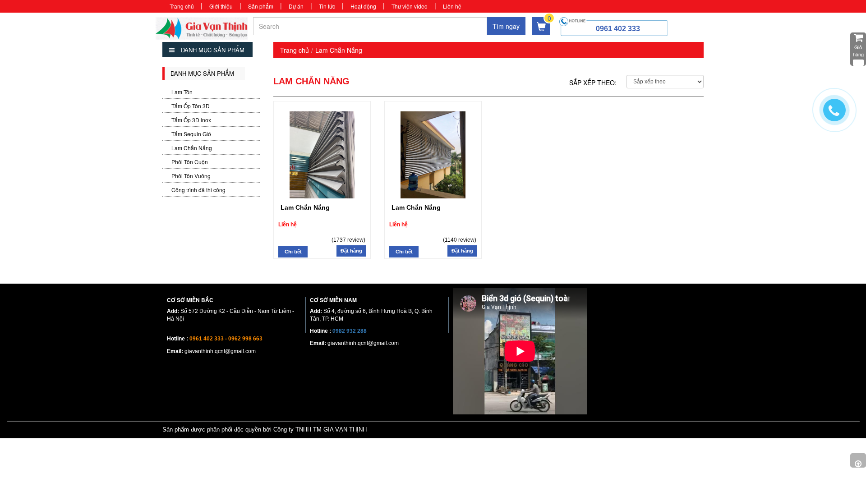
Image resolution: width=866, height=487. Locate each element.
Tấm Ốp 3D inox (191, 120)
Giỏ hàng (858, 50)
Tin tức (327, 6)
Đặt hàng (351, 250)
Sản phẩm (260, 6)
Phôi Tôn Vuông (191, 175)
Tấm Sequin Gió (191, 134)
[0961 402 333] (839, 114)
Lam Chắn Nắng (191, 148)
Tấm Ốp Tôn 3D (190, 106)
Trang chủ (182, 6)
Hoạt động (363, 6)
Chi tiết (293, 251)
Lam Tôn (182, 92)
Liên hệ (452, 6)
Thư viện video (410, 6)
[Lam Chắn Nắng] (322, 153)
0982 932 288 (349, 331)
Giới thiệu (221, 6)
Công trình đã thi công (198, 189)
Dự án (296, 6)
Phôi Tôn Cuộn (189, 161)
